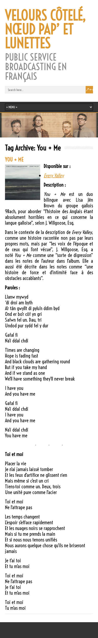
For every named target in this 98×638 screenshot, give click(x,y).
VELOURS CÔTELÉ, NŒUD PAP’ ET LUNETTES (45, 29)
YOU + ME (14, 159)
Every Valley (54, 175)
